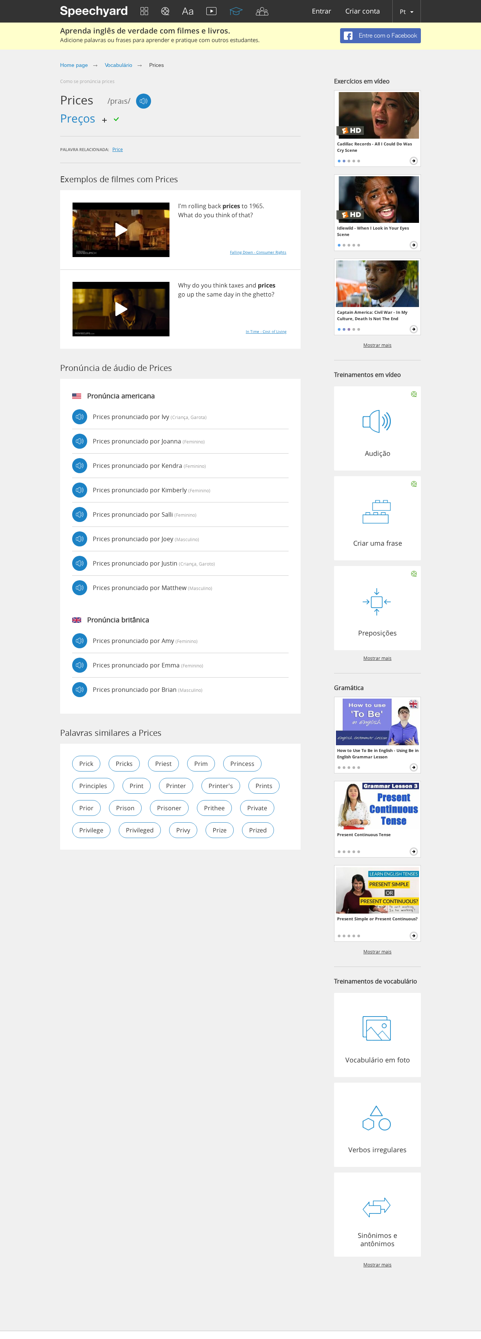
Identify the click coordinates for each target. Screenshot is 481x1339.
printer (176, 786)
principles (93, 786)
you (209, 215)
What (185, 215)
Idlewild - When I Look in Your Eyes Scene (373, 231)
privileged (140, 830)
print (137, 786)
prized (258, 830)
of (234, 215)
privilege (91, 830)
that (244, 215)
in (237, 294)
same (214, 294)
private (257, 808)
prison (125, 808)
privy (183, 830)
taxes (236, 285)
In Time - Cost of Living (266, 331)
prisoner (169, 808)
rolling (197, 206)
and (250, 285)
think (223, 215)
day (229, 294)
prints (264, 786)
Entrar (321, 11)
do (198, 215)
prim (201, 764)
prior (86, 808)
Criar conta (362, 11)
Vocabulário (118, 65)
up (190, 294)
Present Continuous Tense (364, 834)
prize (220, 830)
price (117, 149)
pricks (124, 764)
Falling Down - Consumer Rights (258, 252)
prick (86, 764)
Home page (74, 65)
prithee (214, 808)
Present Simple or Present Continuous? (377, 918)
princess (242, 764)
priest (163, 764)
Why (184, 285)
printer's (221, 786)
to (245, 206)
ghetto (262, 294)
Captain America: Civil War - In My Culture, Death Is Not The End (372, 315)
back (214, 206)
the (200, 294)
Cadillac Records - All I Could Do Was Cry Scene (374, 147)
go (181, 294)
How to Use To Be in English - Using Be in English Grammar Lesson (378, 753)
